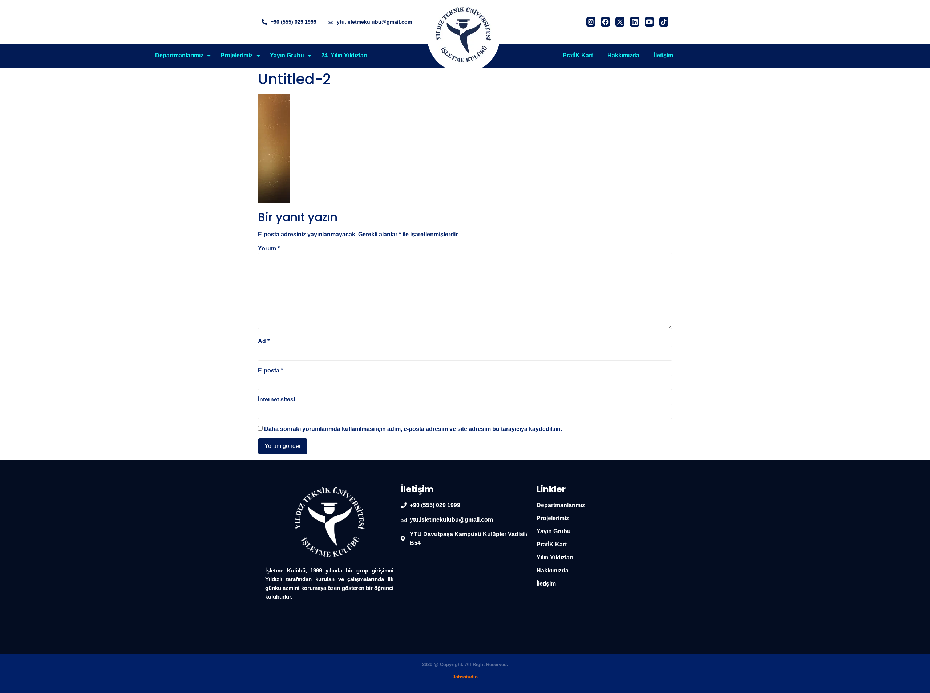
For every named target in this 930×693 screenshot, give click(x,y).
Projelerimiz (237, 55)
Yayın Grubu (287, 55)
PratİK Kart (578, 55)
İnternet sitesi (276, 400)
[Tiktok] (663, 21)
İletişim (663, 55)
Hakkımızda (623, 55)
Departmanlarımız (179, 55)
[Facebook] (605, 21)
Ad (264, 341)
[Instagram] (590, 21)
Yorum (269, 249)
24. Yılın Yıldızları (344, 55)
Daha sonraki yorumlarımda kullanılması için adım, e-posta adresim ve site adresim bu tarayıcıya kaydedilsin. (413, 429)
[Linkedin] (634, 21)
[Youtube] (649, 21)
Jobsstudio (465, 677)
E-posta (270, 371)
